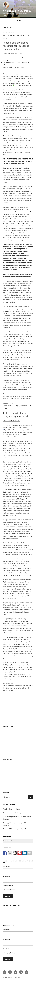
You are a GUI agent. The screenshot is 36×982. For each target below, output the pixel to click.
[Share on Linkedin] (24, 853)
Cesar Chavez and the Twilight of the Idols (16, 813)
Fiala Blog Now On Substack (12, 809)
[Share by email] (29, 853)
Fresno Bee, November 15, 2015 (13, 53)
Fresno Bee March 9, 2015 (11, 421)
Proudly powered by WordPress (12, 977)
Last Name (6, 876)
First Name (6, 866)
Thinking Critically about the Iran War (15, 829)
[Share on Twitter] (10, 853)
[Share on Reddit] (15, 853)
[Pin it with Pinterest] (19, 853)
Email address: (8, 886)
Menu (19, 20)
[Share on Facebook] (5, 853)
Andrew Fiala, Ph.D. (17, 11)
